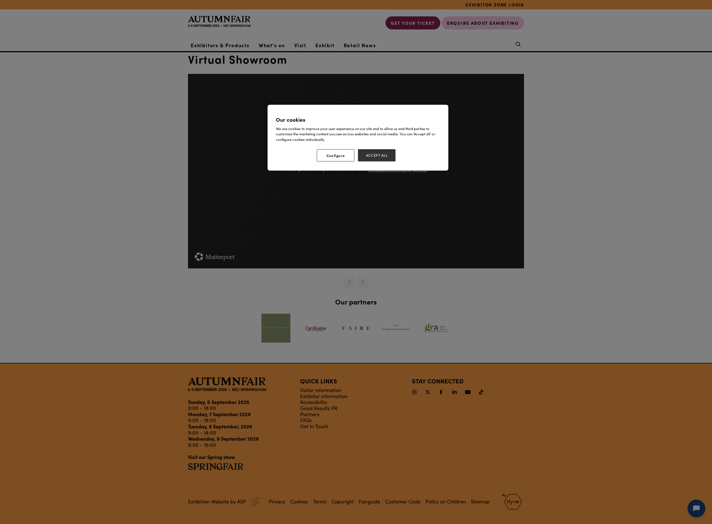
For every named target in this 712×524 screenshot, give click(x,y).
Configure (336, 155)
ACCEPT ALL (377, 155)
